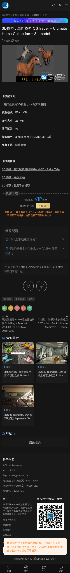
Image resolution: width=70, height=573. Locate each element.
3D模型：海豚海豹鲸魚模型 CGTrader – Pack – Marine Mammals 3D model (52, 323)
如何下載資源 (9, 519)
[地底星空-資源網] (5, 5)
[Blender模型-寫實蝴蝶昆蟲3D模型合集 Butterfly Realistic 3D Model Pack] (18, 353)
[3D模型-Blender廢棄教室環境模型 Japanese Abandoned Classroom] (18, 396)
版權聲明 (7, 530)
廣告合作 (7, 535)
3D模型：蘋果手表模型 (16, 185)
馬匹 (31, 299)
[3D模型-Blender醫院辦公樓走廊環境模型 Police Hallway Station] (52, 353)
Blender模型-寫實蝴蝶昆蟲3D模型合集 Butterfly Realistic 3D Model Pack (18, 373)
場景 (42, 367)
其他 (8, 367)
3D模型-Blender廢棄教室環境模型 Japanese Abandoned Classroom (18, 416)
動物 (8, 40)
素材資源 (19, 299)
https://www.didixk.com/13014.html (42, 266)
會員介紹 (7, 524)
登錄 (38, 442)
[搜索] (53, 5)
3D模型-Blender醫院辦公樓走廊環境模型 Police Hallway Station (52, 373)
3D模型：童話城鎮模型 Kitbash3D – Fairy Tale (31, 169)
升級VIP (42, 205)
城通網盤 (20, 145)
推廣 (17, 40)
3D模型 (7, 299)
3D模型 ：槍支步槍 (13, 177)
